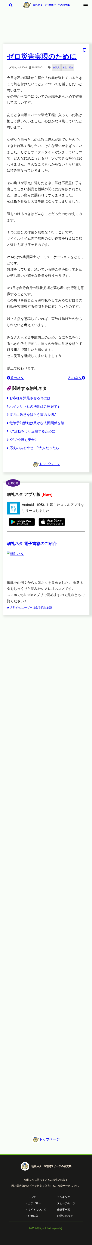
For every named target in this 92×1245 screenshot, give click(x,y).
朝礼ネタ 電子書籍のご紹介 (32, 543)
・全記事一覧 (62, 1209)
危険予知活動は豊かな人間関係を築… (38, 422)
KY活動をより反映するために (32, 431)
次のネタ (75, 377)
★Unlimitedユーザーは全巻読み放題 (29, 607)
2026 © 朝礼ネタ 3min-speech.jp (46, 1228)
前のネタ (17, 377)
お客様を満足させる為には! (30, 397)
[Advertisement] (46, 30)
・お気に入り (33, 1215)
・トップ (30, 1197)
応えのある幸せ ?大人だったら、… (37, 447)
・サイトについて (35, 1209)
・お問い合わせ (64, 1215)
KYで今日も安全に (23, 439)
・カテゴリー (33, 1203)
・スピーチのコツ (65, 1203)
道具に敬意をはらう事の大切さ (33, 414)
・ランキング (62, 1197)
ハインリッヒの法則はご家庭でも (35, 406)
